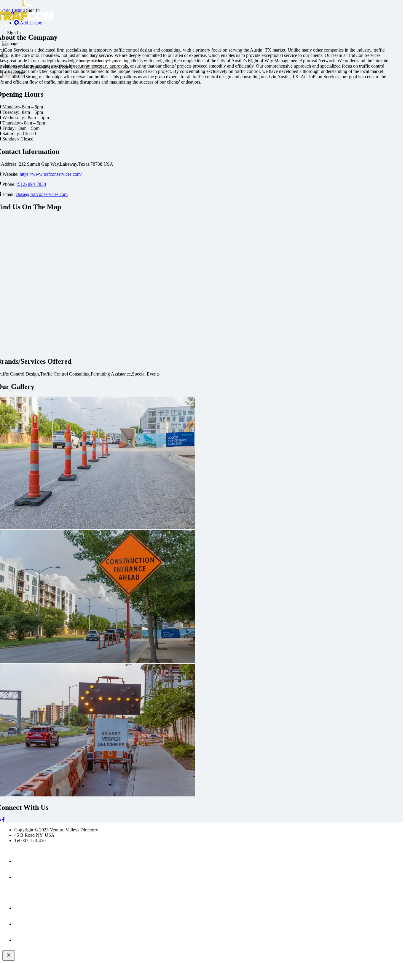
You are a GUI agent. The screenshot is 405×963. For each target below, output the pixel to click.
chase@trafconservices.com (42, 194)
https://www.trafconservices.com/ (51, 174)
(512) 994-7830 (31, 184)
